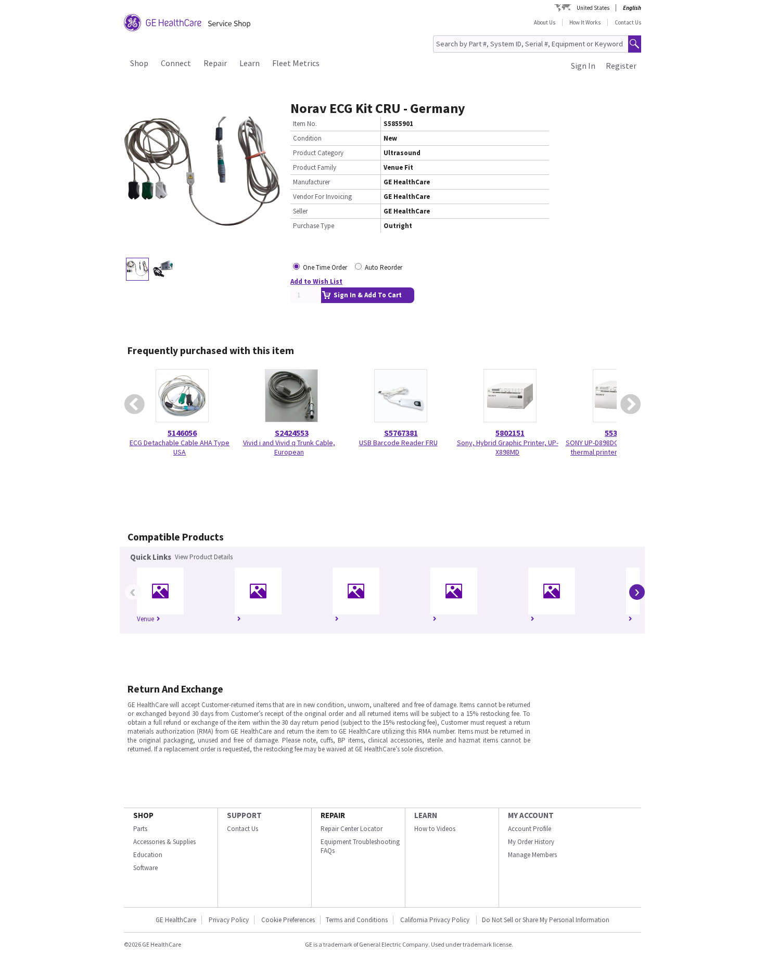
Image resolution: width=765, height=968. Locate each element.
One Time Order (325, 267)
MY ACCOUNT (531, 815)
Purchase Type (313, 225)
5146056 (182, 433)
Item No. (305, 123)
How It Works (585, 22)
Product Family (314, 167)
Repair (215, 63)
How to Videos (434, 828)
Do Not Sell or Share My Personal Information (545, 919)
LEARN (425, 815)
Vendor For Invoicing (322, 196)
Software (145, 867)
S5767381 (401, 433)
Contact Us (628, 22)
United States (593, 7)
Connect (176, 63)
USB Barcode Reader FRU (398, 442)
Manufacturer (311, 182)
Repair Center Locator (351, 828)
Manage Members (532, 854)
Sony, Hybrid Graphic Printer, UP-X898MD (507, 447)
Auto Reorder (383, 267)
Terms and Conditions (357, 919)
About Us (544, 22)
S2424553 (292, 433)
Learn (249, 63)
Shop (139, 63)
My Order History (531, 841)
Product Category (318, 152)
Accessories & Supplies (164, 841)
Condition (307, 138)
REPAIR (333, 815)
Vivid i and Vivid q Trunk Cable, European (289, 447)
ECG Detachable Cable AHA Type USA (180, 447)
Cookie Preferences (288, 919)
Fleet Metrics (296, 63)
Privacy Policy (229, 919)
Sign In (583, 65)
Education (147, 854)
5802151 (510, 433)
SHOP (143, 815)
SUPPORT (244, 815)
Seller (300, 211)
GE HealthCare (176, 919)
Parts (140, 828)
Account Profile (529, 828)
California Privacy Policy (435, 919)
